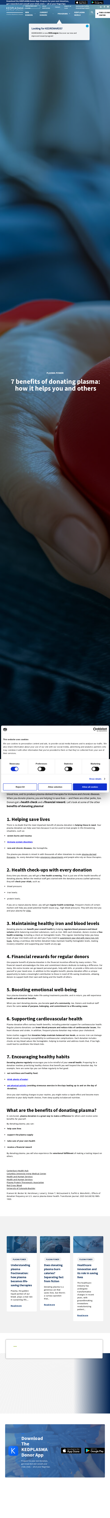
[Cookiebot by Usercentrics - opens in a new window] (95, 730)
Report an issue (67, 7)
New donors (29, 13)
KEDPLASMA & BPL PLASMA (31, 7)
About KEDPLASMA (46, 7)
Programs (63, 13)
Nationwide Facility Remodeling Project (82, 7)
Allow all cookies (90, 787)
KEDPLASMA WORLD (79, 13)
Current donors (44, 13)
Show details (95, 779)
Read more (16, 1305)
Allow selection (55, 787)
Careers (57, 7)
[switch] (41, 769)
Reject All (20, 787)
